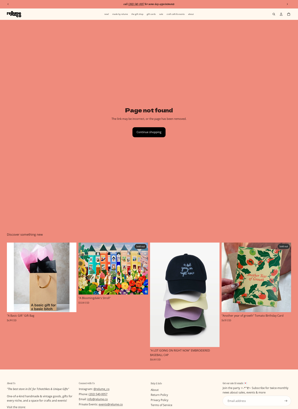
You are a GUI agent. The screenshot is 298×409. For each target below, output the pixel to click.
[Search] (274, 14)
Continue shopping (149, 132)
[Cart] (288, 14)
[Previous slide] (8, 4)
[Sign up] (286, 401)
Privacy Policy (159, 400)
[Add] (71, 307)
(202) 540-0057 (98, 394)
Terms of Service (161, 405)
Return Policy (159, 395)
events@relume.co (111, 404)
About (155, 390)
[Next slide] (287, 4)
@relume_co (101, 389)
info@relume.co (97, 399)
